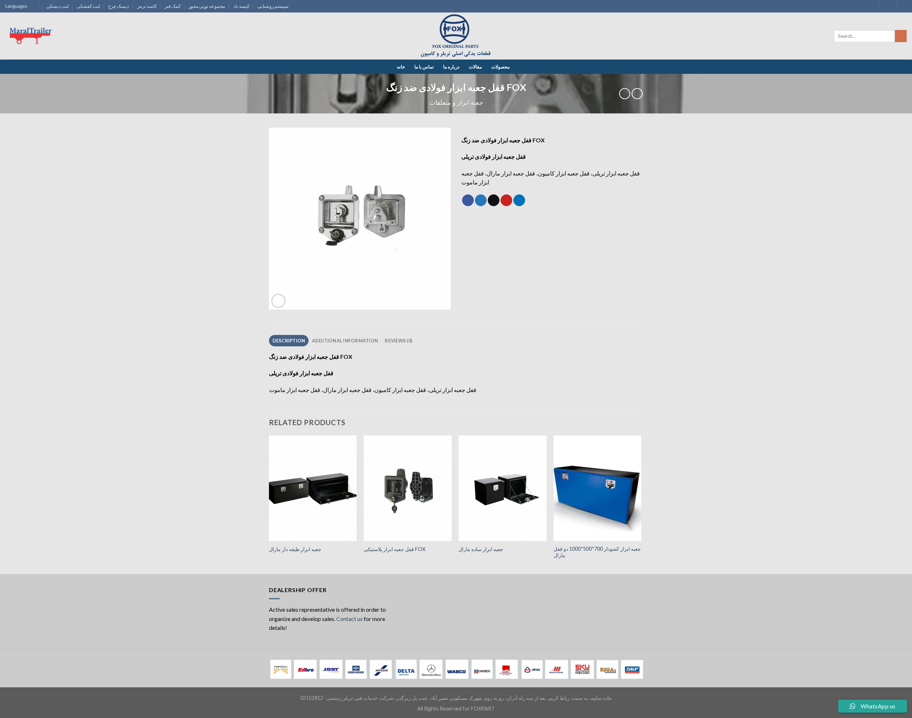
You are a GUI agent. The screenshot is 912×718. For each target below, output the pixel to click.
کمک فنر (173, 6)
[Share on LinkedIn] (519, 200)
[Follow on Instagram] (903, 6)
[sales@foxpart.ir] (873, 6)
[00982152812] (887, 6)
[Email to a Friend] (493, 200)
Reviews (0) (398, 340)
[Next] (641, 504)
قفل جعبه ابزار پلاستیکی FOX (394, 549)
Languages (16, 6)
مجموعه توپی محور (206, 6)
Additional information (345, 340)
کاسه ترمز (147, 6)
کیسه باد (241, 6)
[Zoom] (278, 301)
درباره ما (451, 67)
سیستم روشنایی (273, 6)
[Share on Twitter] (481, 200)
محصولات (500, 67)
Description (289, 340)
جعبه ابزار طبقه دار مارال (295, 549)
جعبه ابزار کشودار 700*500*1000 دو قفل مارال (597, 552)
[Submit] (901, 36)
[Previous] (269, 504)
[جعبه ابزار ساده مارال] (502, 488)
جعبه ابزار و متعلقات (456, 102)
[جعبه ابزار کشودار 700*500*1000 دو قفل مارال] (598, 488)
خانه (401, 67)
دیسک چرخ (118, 6)
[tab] (289, 340)
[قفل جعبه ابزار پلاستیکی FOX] (408, 488)
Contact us (349, 618)
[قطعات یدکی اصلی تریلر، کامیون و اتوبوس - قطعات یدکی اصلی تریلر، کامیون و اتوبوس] (456, 36)
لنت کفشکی (88, 6)
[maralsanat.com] (32, 36)
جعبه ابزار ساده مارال (480, 549)
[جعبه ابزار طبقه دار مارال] (313, 488)
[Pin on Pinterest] (506, 200)
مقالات (475, 67)
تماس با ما (424, 67)
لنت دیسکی (57, 6)
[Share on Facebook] (468, 200)
